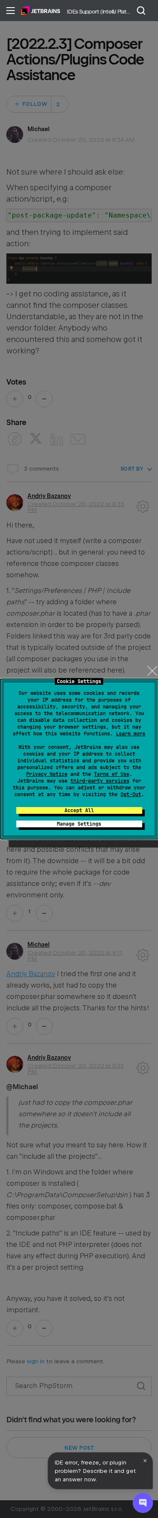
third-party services (99, 781)
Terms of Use (111, 774)
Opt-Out (131, 794)
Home (40, 10)
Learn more (130, 733)
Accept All (79, 810)
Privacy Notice (46, 774)
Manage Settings (79, 824)
